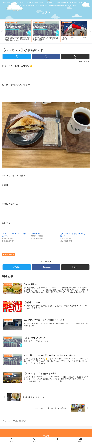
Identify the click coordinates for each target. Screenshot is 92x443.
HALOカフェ (36, 234)
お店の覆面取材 (10, 254)
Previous (2, 31)
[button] (85, 288)
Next (90, 31)
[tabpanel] (18, 31)
